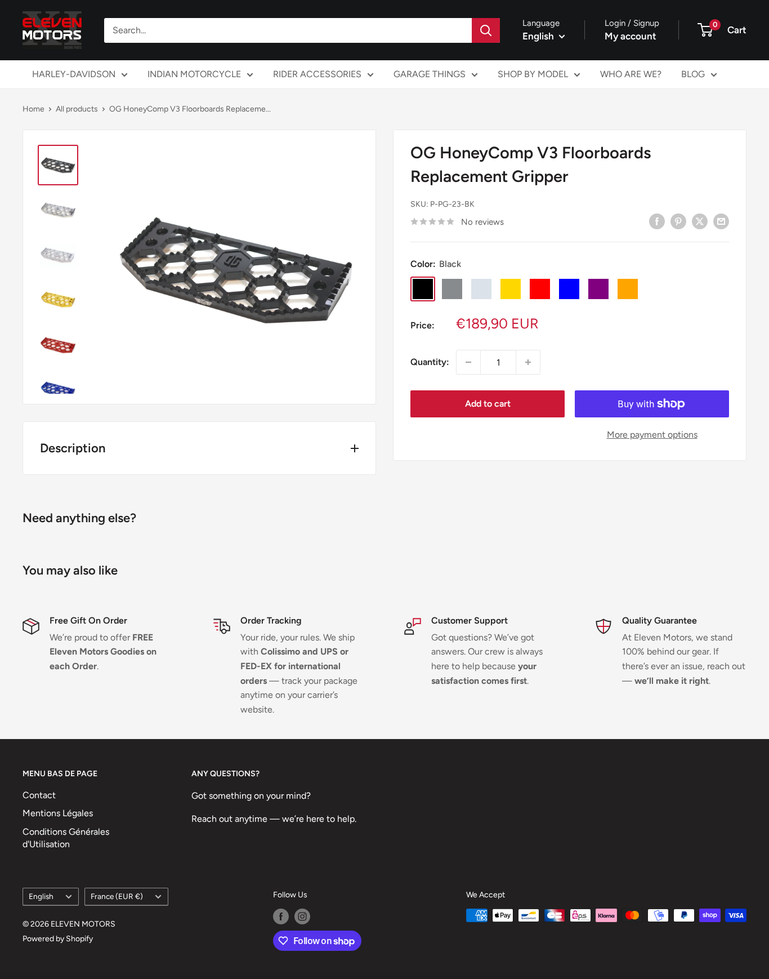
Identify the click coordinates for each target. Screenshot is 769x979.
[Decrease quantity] (468, 362)
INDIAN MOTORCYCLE (194, 74)
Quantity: (429, 362)
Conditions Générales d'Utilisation (66, 837)
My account (630, 36)
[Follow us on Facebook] (281, 916)
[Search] (486, 30)
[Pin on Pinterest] (678, 220)
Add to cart (488, 403)
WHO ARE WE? (630, 74)
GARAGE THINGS (430, 74)
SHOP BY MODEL (533, 74)
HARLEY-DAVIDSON (73, 74)
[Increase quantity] (528, 362)
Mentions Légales (58, 813)
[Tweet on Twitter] (700, 220)
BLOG (693, 74)
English (41, 896)
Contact (39, 795)
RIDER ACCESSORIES (317, 74)
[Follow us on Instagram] (302, 916)
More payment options (652, 434)
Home (33, 109)
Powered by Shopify (58, 939)
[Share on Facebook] (657, 220)
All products (77, 109)
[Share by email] (721, 220)
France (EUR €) (117, 896)
